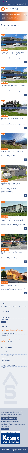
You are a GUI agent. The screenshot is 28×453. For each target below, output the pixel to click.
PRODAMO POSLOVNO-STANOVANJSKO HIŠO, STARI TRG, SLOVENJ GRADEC (13, 53)
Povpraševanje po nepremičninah (9, 418)
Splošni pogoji (5, 335)
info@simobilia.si (22, 4)
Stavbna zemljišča (6, 358)
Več (25, 62)
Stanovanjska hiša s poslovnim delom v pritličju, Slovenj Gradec (13, 86)
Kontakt (3, 322)
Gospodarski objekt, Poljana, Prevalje (12, 151)
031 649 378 (9, 341)
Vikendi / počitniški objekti (7, 355)
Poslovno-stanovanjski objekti (8, 365)
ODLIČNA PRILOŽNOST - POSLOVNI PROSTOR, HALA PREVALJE (11, 183)
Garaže (3, 367)
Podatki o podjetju (6, 311)
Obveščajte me (5, 428)
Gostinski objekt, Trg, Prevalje (10, 285)
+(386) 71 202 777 (12, 4)
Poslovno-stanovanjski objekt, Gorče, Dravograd (12, 119)
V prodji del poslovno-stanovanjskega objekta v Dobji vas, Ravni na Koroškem (12, 219)
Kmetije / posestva (6, 360)
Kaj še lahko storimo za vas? (8, 333)
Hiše (3, 353)
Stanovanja (4, 351)
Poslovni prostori (6, 363)
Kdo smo (4, 309)
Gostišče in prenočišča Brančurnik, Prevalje (11, 252)
